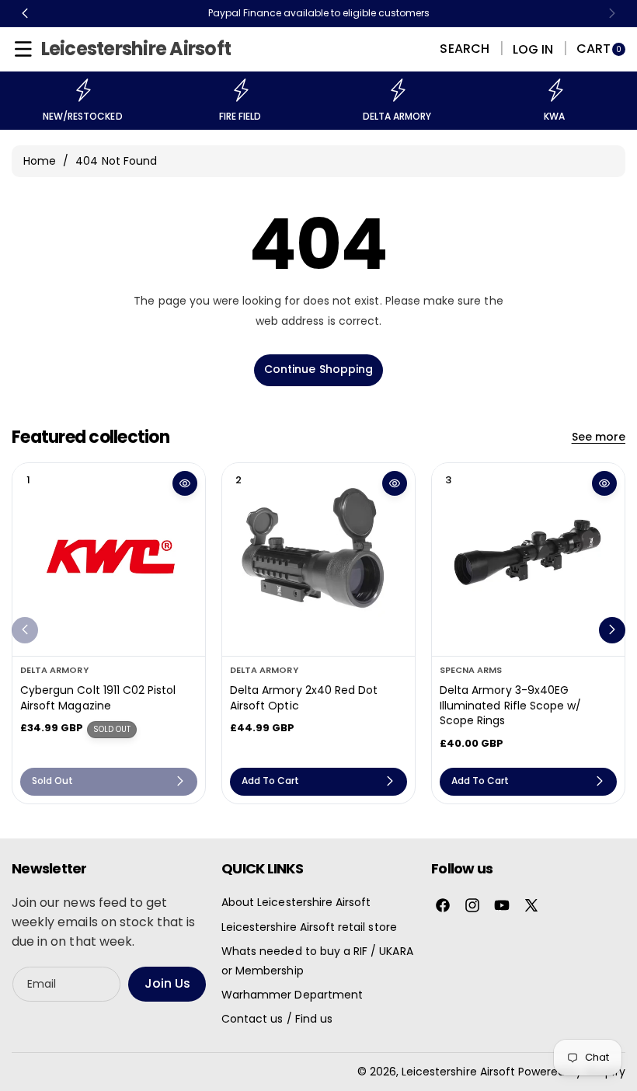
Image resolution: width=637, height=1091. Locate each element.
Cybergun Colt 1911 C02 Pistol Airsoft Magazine (98, 698)
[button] (23, 49)
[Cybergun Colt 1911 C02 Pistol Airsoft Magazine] (108, 559)
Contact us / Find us (276, 1019)
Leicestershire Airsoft (458, 1071)
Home (39, 161)
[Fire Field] (240, 90)
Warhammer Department (292, 994)
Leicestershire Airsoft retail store (309, 927)
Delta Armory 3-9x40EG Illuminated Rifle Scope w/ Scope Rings (510, 706)
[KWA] (554, 90)
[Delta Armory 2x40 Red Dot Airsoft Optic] (318, 559)
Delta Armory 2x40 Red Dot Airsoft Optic (304, 698)
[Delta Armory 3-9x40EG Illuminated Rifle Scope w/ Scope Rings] (528, 559)
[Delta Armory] (397, 90)
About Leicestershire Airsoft (296, 902)
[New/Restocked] (82, 90)
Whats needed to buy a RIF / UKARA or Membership (317, 960)
